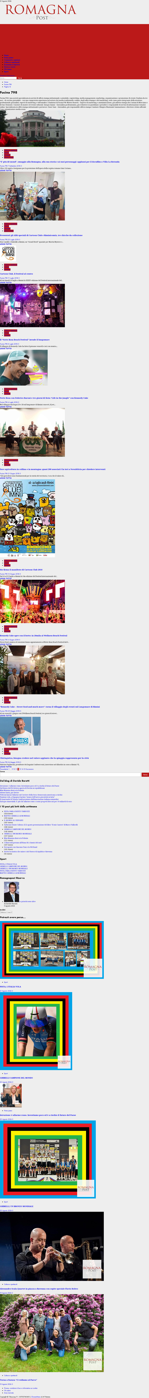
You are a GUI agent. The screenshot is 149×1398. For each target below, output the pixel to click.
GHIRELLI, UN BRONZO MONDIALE (18, 834)
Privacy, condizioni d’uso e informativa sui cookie (20, 1388)
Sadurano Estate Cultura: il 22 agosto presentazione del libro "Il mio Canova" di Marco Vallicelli (41, 825)
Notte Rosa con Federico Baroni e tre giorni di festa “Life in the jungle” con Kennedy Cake (44, 398)
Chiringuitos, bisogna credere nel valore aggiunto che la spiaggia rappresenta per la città (44, 758)
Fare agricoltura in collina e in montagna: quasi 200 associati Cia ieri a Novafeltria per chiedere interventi (52, 469)
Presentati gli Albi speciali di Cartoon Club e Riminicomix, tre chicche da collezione (41, 235)
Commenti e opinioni (12, 60)
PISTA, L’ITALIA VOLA (8, 864)
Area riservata (9, 1393)
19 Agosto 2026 (6, 1293)
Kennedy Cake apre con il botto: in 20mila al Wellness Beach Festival (33, 635)
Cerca (2, 771)
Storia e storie (9, 67)
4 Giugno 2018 (13, 640)
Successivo (30, 769)
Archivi (2, 910)
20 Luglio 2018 (13, 239)
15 (24, 769)
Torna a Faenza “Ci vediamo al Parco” (18, 1380)
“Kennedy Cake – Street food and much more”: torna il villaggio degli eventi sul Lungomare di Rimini (50, 706)
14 (22, 769)
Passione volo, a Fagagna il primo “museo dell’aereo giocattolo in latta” (27, 797)
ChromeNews (36, 1397)
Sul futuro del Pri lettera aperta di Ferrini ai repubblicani (22, 788)
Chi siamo (8, 69)
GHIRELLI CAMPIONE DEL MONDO (17, 829)
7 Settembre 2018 (14, 166)
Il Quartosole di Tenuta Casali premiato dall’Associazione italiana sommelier (29, 799)
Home (6, 55)
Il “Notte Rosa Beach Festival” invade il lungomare (25, 339)
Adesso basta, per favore (9, 792)
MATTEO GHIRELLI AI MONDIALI (17, 816)
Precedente (4, 769)
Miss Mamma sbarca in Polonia (12, 790)
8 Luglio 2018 (13, 344)
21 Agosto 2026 (6, 991)
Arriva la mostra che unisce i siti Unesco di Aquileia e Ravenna (28, 851)
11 (16, 769)
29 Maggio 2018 (14, 711)
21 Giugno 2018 (14, 473)
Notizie (6, 153)
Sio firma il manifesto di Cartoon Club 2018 (21, 569)
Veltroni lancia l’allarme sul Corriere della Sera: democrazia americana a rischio (31, 795)
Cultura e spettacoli (11, 62)
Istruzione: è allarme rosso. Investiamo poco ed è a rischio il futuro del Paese (29, 786)
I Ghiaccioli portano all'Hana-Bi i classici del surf (23, 843)
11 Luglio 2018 (13, 278)
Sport (6, 71)
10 (14, 769)
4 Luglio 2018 (13, 402)
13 (20, 769)
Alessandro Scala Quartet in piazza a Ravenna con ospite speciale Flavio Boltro (39, 1288)
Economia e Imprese (12, 64)
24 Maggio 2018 (14, 762)
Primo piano (8, 57)
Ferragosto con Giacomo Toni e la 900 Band (20, 847)
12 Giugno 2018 (14, 574)
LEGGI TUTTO (6, 170)
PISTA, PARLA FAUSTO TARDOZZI (17, 811)
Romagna (7, 155)
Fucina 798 (4, 166)
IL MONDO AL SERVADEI (13, 820)
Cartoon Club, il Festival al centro (16, 273)
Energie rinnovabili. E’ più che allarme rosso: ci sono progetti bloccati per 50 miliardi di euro (36, 801)
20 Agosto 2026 (6, 1082)
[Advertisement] (74, 38)
